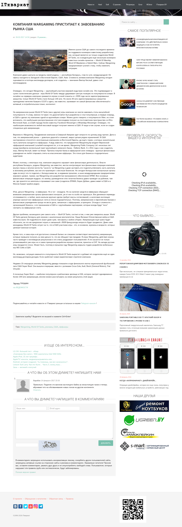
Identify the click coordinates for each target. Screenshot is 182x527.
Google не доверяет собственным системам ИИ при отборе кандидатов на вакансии (151, 104)
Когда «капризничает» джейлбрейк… (138, 380)
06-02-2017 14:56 (23, 37)
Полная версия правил (26, 472)
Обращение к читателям (35, 499)
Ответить (37, 390)
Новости (91, 5)
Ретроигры (130, 5)
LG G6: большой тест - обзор (25, 351)
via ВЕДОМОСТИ (20, 287)
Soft (107, 5)
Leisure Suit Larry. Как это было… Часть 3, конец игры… (37, 365)
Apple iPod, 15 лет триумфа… (26, 357)
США (56, 327)
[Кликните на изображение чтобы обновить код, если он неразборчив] (49, 445)
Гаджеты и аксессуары (142, 286)
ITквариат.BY (161, 5)
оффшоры (63, 327)
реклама (49, 327)
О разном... (117, 5)
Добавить (106, 443)
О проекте (17, 499)
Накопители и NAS (132, 288)
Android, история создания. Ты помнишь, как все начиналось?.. (40, 362)
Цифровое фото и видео (143, 222)
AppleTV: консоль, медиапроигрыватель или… (33, 359)
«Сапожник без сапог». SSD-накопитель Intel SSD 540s (37, 354)
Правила (69, 499)
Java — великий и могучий (24, 367)
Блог (140, 5)
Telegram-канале (88, 303)
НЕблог (149, 5)
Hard (100, 5)
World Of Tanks (37, 327)
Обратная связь (56, 499)
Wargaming (25, 327)
